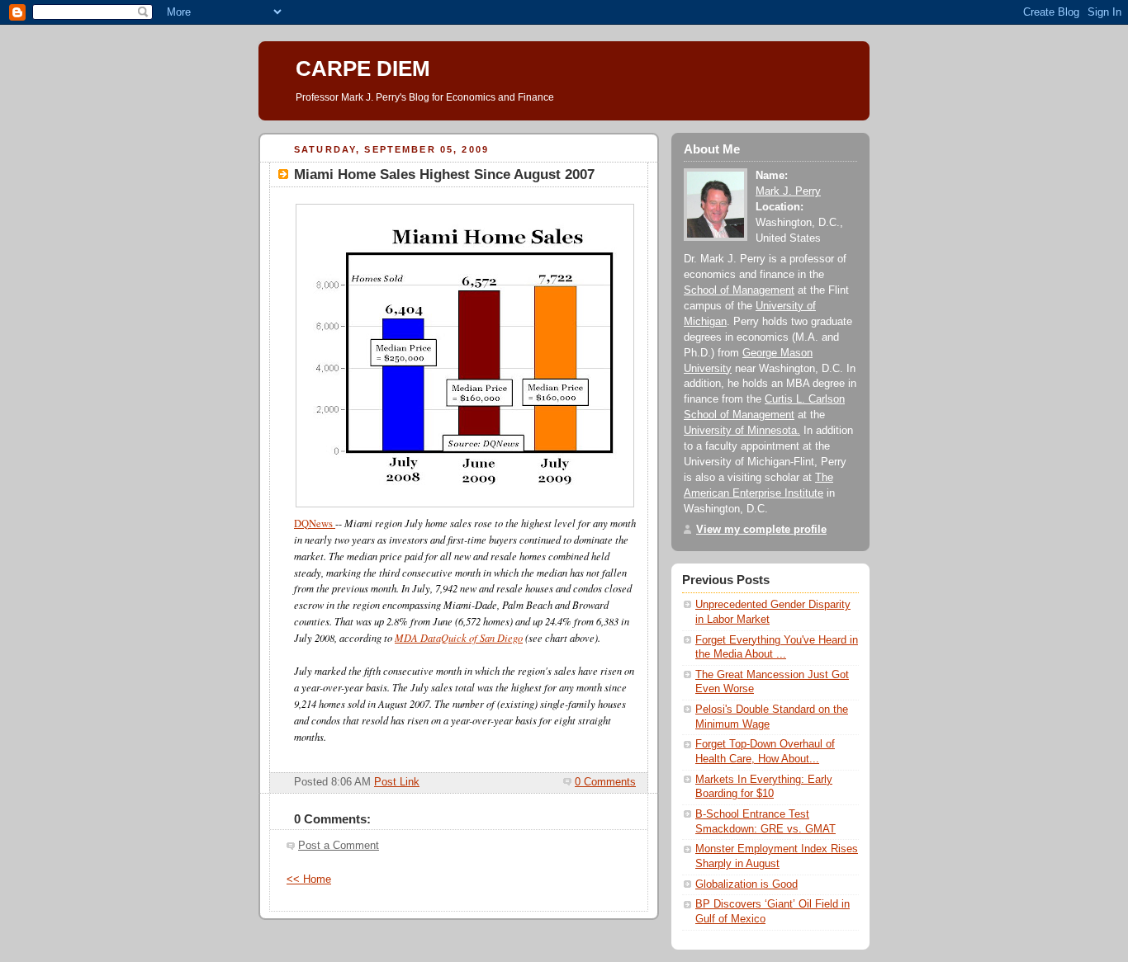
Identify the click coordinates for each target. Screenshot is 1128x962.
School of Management (739, 290)
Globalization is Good (746, 884)
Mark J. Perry (788, 191)
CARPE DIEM (363, 68)
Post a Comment (338, 845)
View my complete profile (761, 529)
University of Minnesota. (742, 430)
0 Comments (605, 782)
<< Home (309, 879)
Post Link (396, 782)
